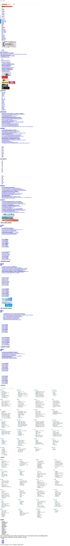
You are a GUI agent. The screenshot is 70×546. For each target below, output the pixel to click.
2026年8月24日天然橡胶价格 (5, 294)
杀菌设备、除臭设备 (57, 494)
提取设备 (21, 511)
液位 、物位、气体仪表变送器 (59, 463)
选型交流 (3, 11)
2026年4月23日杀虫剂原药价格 (6, 339)
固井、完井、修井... (4, 463)
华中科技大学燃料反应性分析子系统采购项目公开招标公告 (9, 132)
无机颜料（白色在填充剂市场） (40, 430)
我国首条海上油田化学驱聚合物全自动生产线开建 (8, 64)
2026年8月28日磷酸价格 (5, 241)
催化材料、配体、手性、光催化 (6, 426)
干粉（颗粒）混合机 (22, 493)
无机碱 (3, 236)
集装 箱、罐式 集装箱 (58, 506)
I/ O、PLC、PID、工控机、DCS (59, 466)
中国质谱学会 (3, 530)
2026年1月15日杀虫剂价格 (5, 343)
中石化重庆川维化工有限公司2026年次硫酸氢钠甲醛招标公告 (10, 231)
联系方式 (6, 539)
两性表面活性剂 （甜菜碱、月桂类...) (58, 413)
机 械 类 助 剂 (37, 417)
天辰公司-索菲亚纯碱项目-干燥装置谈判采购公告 (8, 121)
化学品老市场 (3, 144)
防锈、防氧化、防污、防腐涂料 (40, 421)
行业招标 (3, 14)
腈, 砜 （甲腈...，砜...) (21, 404)
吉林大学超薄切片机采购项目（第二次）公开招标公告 (9, 116)
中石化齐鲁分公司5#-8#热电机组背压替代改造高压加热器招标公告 (10, 124)
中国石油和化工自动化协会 (5, 534)
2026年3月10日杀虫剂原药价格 (6, 342)
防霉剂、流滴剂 (20, 426)
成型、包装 (3, 106)
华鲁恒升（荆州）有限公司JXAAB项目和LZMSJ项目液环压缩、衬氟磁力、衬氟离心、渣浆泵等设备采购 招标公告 (16, 197)
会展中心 (3, 16)
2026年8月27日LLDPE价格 (5, 278)
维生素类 (37, 440)
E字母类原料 (3, 450)
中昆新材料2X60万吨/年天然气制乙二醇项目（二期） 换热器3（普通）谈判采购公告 (12, 113)
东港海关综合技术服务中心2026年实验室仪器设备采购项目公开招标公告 (11, 138)
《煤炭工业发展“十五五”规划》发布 (5, 57)
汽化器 (38, 481)
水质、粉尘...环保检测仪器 (40, 463)
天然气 (3, 360)
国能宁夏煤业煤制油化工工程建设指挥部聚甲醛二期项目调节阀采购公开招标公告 (12, 193)
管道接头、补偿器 (4, 485)
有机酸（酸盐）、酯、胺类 (39, 402)
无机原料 (3, 22)
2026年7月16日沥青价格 (5, 382)
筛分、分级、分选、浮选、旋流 (6, 494)
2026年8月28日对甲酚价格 (5, 257)
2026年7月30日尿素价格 (5, 332)
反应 (2, 165)
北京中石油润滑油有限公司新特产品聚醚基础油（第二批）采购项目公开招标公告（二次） (13, 353)
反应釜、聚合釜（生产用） (23, 480)
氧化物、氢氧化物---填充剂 (39, 394)
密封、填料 (3, 96)
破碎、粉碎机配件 (39, 495)
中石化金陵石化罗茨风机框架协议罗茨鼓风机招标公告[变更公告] (10, 123)
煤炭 (2, 374)
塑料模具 (3, 513)
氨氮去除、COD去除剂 (56, 424)
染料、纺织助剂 (4, 31)
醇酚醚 (3, 248)
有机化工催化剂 (4, 424)
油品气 (3, 146)
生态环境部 (3, 521)
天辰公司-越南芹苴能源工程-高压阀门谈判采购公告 (8, 187)
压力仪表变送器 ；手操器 (58, 462)
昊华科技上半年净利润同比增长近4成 (6, 65)
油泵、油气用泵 (39, 472)
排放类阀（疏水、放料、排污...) (59, 473)
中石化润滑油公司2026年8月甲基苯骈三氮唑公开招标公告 (9, 234)
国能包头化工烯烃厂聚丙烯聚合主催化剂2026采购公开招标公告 (11, 317)
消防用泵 (38, 477)
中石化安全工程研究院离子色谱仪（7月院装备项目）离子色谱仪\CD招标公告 (12, 134)
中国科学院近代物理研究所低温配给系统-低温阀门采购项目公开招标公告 (11, 194)
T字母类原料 (3, 453)
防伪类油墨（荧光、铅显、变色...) (57, 434)
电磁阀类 (56, 474)
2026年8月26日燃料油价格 (5, 370)
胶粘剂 (3, 26)
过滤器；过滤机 (4, 491)
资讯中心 (14, 4)
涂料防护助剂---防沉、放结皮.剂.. (40, 426)
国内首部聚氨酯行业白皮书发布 (6, 70)
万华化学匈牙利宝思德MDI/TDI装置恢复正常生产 (8, 67)
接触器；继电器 (4, 506)
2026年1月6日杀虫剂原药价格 (5, 344)
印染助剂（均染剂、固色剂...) (5, 432)
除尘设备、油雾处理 (57, 493)
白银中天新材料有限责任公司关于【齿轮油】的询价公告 (9, 354)
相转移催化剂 (3, 423)
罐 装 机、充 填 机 (39, 504)
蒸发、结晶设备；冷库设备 (40, 484)
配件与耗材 (21, 465)
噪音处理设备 (57, 496)
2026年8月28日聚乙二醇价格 (5, 253)
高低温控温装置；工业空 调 (41, 482)
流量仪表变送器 (57, 461)
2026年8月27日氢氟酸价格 (5, 246)
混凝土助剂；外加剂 (21, 445)
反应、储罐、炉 (4, 99)
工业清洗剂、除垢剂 (55, 421)
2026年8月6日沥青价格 (5, 377)
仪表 (2, 166)
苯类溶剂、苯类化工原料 (56, 401)
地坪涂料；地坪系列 (21, 442)
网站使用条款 (9, 539)
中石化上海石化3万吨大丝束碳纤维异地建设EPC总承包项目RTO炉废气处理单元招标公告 (13, 212)
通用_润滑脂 (3, 394)
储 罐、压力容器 (22, 485)
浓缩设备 (21, 510)
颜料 (2, 33)
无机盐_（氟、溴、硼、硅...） (5, 401)
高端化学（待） (4, 39)
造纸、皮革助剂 (4, 32)
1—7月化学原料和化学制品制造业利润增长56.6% (8, 63)
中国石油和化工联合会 (5, 522)
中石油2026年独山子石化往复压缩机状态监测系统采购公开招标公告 (10, 205)
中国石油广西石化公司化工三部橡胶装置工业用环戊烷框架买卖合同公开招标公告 (12, 229)
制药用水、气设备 (22, 514)
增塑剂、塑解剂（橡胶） (21, 421)
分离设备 (3, 101)
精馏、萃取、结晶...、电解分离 (6, 496)
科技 (2, 181)
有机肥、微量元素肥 (55, 441)
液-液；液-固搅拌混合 (23, 492)
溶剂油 (19, 392)
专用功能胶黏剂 (20, 417)
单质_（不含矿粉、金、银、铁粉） (6, 406)
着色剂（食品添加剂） (39, 442)
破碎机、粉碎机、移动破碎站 (41, 491)
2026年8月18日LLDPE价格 (5, 284)
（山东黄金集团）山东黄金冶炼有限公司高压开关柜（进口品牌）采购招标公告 (12, 209)
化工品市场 (4, 4)
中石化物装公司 (4, 524)
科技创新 (3, 50)
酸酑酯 (3, 250)
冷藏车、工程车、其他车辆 (58, 505)
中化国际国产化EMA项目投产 (5, 71)
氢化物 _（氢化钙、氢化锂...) (5, 404)
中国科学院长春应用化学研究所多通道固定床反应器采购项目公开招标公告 (11, 117)
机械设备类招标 (3, 111)
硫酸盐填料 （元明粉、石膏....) (40, 393)
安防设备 (3, 105)
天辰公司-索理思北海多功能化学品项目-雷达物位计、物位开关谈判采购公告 (11, 201)
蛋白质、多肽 (37, 450)
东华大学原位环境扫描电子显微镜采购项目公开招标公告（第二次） (10, 130)
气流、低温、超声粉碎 (40, 492)
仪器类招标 (2, 128)
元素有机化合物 (20, 406)
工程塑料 (3, 275)
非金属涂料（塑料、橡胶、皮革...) (40, 423)
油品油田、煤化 (4, 20)
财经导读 (3, 179)
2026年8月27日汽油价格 (5, 367)
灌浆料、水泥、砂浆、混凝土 (22, 443)
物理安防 (21, 502)
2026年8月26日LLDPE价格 (5, 279)
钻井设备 (3, 462)
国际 (2, 59)
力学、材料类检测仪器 (40, 461)
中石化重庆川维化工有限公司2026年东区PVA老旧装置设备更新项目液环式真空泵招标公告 (13, 189)
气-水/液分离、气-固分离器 (5, 493)
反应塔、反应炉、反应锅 (23, 481)
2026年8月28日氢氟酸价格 (5, 242)
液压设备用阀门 (57, 476)
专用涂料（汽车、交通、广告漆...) (40, 424)
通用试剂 (3, 440)
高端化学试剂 (3, 441)
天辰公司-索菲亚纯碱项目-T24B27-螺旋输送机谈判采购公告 (9, 120)
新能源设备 (56, 511)
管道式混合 (21, 491)
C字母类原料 (3, 449)
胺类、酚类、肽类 (20, 450)
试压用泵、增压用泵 (40, 476)
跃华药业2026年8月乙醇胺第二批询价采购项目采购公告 (9, 230)
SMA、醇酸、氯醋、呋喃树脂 (5, 415)
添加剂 (3, 149)
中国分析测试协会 (4, 531)
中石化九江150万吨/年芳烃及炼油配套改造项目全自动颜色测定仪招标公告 (11, 135)
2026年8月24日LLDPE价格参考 (6, 281)
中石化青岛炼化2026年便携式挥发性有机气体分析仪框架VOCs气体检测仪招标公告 (12, 202)
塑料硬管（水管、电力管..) (5, 480)
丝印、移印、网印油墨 (56, 430)
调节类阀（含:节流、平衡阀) (59, 472)
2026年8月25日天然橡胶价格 (5, 292)
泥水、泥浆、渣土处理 (58, 492)
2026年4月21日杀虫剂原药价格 (6, 340)
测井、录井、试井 (4, 465)
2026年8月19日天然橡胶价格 (5, 295)
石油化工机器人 (4, 109)
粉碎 (2, 164)
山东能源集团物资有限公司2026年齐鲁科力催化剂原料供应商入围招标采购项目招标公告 (14, 314)
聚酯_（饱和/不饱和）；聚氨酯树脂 (6, 413)
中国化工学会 (3, 527)
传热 (2, 161)
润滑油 (3, 152)
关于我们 (3, 539)
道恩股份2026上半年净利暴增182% (6, 66)
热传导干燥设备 (57, 482)
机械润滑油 (3, 391)
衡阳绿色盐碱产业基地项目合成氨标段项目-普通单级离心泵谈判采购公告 (11, 196)
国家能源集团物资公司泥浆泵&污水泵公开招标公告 (8, 192)
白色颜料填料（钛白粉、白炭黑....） (40, 391)
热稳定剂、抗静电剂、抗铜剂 (22, 423)
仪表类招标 (2, 199)
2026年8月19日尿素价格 (5, 326)
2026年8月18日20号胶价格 (5, 296)
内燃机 (3, 502)
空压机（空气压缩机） (5, 474)
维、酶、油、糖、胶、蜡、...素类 (40, 404)
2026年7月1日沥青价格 (5, 383)
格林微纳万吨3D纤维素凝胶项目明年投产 (7, 68)
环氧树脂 (3, 412)
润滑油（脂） (3, 19)
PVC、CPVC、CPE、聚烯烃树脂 (6, 417)
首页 (2, 8)
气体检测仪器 (39, 462)
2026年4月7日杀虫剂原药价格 (5, 341)
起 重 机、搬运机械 (57, 504)
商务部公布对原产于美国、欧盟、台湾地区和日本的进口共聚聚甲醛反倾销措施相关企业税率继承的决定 (13, 54)
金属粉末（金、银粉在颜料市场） (40, 395)
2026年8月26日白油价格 (5, 369)
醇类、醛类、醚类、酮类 (21, 449)
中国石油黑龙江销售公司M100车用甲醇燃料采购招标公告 (9, 357)
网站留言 (3, 542)
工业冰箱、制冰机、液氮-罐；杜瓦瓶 (42, 483)
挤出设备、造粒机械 (4, 510)
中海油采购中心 (4, 525)
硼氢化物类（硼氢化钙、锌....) (6, 405)
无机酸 (3, 235)
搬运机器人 (38, 516)
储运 (2, 171)
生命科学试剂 (3, 442)
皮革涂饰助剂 (20, 435)
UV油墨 (54, 431)
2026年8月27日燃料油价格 (5, 366)
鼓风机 (3, 473)
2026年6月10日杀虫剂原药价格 (6, 338)
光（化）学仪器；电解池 (23, 463)
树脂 (2, 25)
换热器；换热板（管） (40, 480)
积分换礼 (3, 541)
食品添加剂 (3, 36)
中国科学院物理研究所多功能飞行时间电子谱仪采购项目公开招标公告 (11, 131)
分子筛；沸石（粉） (4, 421)
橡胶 (2, 170)
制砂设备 (38, 494)
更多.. (2, 157)
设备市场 (9, 4)
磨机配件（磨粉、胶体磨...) (40, 496)
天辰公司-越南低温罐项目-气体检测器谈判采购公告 (8, 210)
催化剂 (3, 28)
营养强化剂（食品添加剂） (39, 443)
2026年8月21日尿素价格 (5, 325)
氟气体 (54, 392)
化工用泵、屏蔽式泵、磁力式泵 (41, 474)
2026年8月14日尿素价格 (5, 327)
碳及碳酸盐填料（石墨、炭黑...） (40, 392)
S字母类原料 (3, 452)
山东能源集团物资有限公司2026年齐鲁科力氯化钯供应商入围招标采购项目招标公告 (14, 313)
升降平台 (56, 502)
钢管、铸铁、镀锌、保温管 (5, 481)
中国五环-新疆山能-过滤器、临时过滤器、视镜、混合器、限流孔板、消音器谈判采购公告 (13, 114)
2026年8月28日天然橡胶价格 (5, 289)
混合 (2, 163)
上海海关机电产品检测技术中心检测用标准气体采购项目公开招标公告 (12, 319)
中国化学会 (3, 528)
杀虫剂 (3, 333)
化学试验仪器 (21, 461)
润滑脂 (3, 156)
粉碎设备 (3, 103)
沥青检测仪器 (39, 466)
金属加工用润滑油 (4, 392)
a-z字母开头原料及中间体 (39, 405)
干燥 (2, 160)
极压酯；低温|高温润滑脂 (5, 395)
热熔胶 (19, 415)
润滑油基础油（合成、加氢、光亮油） (23, 394)
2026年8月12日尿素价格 (5, 328)
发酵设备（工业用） (22, 483)
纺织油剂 (3, 434)
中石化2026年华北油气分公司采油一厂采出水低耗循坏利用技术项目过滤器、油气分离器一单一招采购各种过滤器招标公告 (17, 126)
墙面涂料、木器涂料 (21, 440)
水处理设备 (56, 491)
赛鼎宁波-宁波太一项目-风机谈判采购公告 (7, 119)
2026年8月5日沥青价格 (5, 378)
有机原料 (3, 23)
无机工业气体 (55, 391)
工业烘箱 (56, 480)
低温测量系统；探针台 (40, 487)
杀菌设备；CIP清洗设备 (23, 513)
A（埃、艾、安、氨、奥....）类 (40, 407)
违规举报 (3, 543)
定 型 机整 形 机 (39, 503)
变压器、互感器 (4, 504)
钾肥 (2, 322)
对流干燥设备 (57, 481)
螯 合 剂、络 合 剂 (38, 412)
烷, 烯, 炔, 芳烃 (20, 402)
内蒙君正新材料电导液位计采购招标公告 (7, 207)
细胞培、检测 (3, 40)
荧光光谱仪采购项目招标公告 (5, 140)
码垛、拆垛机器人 (39, 517)
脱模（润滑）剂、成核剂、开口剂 (22, 424)
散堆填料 (21, 472)
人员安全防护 (21, 504)
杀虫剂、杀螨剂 (55, 442)
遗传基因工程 (37, 449)
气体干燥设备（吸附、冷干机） (59, 485)
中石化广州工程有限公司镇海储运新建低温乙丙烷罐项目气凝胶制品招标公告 (13, 316)
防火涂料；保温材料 (21, 441)
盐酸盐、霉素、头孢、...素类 (39, 401)
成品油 (3, 359)
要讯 (2, 58)
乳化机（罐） (21, 495)
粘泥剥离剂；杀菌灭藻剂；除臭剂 (57, 423)
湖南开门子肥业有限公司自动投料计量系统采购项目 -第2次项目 (10, 211)
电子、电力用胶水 (20, 413)
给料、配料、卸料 (57, 503)
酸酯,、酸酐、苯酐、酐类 (21, 401)
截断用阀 (56, 471)
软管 (2, 483)
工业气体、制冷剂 (4, 21)
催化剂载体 (3, 427)
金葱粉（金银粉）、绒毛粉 (39, 435)
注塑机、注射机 (4, 511)
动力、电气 (3, 104)
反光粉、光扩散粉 (38, 434)
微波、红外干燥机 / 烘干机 (58, 484)
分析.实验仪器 (3, 93)
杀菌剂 (3, 334)
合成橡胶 (3, 287)
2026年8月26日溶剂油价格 (5, 368)
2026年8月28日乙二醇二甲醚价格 (6, 254)
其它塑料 (3, 276)
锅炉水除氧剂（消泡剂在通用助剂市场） (58, 426)
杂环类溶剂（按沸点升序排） (57, 406)
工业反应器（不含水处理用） (24, 482)
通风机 (3, 472)
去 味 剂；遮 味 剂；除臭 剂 (39, 415)
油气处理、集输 (4, 466)
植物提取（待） (4, 38)
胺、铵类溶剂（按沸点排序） (57, 405)
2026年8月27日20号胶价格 (5, 290)
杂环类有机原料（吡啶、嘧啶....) (22, 405)
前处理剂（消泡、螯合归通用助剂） (6, 431)
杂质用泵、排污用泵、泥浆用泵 (41, 473)
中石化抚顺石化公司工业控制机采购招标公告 (7, 204)
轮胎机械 (3, 516)
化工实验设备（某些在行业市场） (24, 462)
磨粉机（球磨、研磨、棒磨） (41, 493)
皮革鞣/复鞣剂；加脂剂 (21, 434)
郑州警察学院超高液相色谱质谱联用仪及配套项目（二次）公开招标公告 (11, 139)
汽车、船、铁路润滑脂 (5, 397)
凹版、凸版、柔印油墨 (56, 432)
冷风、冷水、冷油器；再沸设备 (41, 485)
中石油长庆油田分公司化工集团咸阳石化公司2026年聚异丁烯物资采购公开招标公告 (12, 270)
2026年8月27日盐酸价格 (5, 244)
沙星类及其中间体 (38, 406)
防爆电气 (3, 507)
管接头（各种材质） (4, 484)
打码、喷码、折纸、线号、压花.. (41, 507)
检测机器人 (38, 511)
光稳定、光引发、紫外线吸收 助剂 (40, 416)
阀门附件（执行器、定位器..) (59, 477)
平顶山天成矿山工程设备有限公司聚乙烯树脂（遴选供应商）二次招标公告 (11, 267)
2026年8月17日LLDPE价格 (5, 285)
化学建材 (3, 35)
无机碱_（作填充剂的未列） (5, 402)
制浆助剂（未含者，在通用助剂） (22, 430)
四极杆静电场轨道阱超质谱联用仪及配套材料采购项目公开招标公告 (10, 137)
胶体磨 (21, 496)
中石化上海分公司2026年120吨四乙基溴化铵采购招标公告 (9, 233)
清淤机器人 (38, 514)
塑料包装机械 (3, 514)
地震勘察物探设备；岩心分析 (5, 461)
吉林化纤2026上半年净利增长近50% (6, 62)
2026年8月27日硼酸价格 (5, 245)
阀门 (2, 168)
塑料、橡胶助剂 (4, 29)
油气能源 (3, 182)
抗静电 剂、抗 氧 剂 (38, 413)
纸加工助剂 (19, 432)
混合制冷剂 (54, 395)
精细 (2, 183)
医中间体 (3, 153)
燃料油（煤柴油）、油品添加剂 (22, 393)
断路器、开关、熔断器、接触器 (6, 505)
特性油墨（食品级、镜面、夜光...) (57, 435)
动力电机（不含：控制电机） (5, 503)
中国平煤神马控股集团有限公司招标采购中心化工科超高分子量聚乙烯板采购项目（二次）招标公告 (14, 268)
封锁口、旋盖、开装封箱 (40, 505)
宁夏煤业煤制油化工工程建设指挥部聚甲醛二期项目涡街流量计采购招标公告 (12, 206)
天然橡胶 (3, 286)
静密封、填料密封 (22, 471)
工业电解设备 (21, 484)
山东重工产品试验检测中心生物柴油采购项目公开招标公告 (9, 358)
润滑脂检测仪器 (39, 465)
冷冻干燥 (56, 483)
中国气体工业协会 (4, 532)
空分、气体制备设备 (4, 471)
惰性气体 (54, 393)
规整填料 (21, 473)
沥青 (2, 372)
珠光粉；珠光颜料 (38, 432)
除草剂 (3, 335)
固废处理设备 (57, 495)
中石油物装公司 (4, 523)
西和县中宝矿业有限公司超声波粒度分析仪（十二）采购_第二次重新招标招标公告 (12, 208)
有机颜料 (37, 431)
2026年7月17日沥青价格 (5, 381)
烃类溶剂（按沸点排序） (56, 402)
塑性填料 (21, 474)
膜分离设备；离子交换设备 (5, 495)
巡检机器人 (38, 510)
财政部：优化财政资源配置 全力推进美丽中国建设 (6, 53)
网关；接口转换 (57, 465)
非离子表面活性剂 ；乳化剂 (56, 412)
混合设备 (3, 102)
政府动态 (3, 176)
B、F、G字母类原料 (4, 454)
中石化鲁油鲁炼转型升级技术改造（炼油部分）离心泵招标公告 (10, 191)
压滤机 (3, 492)
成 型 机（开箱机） (39, 502)
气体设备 (3, 95)
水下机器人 (38, 513)
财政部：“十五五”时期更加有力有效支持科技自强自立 (7, 52)
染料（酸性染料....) (4, 430)
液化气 (3, 361)
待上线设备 (56, 510)
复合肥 (3, 323)
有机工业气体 (55, 394)
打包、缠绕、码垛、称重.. (40, 506)
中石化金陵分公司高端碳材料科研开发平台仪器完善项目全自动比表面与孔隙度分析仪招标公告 (14, 190)
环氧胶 (19, 416)
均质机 (21, 494)
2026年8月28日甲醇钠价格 (5, 252)
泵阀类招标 (2, 185)
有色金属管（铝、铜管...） (5, 482)
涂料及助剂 (3, 30)
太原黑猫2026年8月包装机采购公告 (6, 122)
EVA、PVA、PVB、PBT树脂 (5, 416)
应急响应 (21, 503)
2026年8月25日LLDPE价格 (5, 280)
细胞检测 (54, 449)
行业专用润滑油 (4, 393)
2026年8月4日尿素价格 (5, 331)
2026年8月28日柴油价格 (5, 365)
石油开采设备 (3, 92)
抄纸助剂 (19, 431)
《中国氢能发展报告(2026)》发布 (4, 56)
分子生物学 (3, 443)
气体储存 (3, 476)
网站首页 (3, 538)
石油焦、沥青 (20, 395)
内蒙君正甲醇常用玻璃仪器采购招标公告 (7, 141)
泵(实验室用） (39, 471)
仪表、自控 (3, 94)
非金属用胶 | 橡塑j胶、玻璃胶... (22, 412)
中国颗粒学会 (3, 533)
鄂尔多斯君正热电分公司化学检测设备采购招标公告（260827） (10, 142)
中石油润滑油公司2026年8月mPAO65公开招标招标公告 (9, 355)
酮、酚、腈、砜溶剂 (55, 404)
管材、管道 (3, 98)
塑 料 (2, 148)
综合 (2, 175)
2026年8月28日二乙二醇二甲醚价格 (6, 259)
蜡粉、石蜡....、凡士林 (21, 391)
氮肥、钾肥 (54, 440)
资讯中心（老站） (3, 173)
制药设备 (3, 108)
